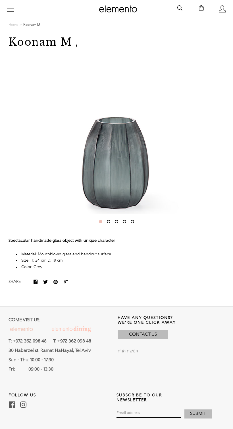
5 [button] (132, 221)
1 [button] (100, 221)
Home (13, 25)
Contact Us (143, 334)
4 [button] (124, 221)
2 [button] (108, 221)
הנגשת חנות (128, 351)
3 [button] (116, 221)
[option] (116, 133)
